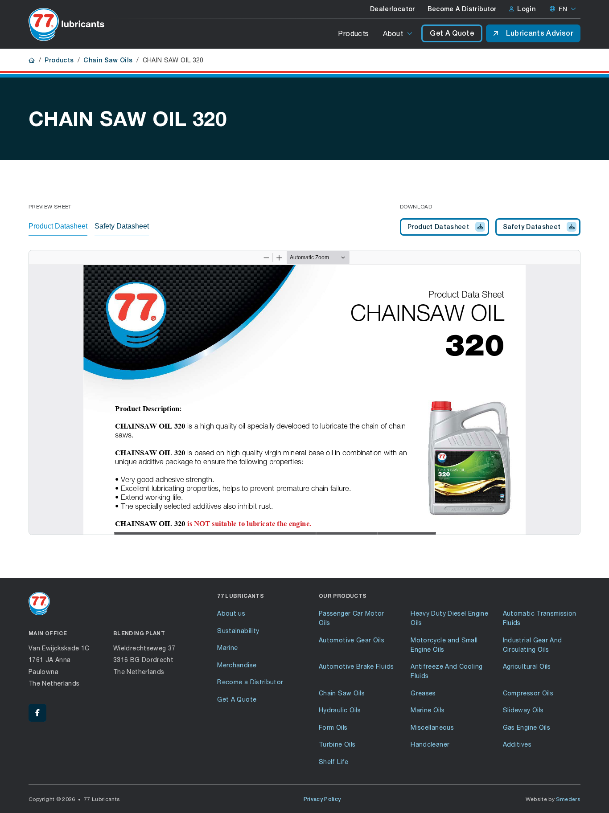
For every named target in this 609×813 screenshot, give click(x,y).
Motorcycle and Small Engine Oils (444, 644)
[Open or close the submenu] (410, 33)
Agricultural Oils (527, 666)
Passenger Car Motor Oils (351, 617)
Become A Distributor (462, 8)
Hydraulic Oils (340, 710)
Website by (553, 799)
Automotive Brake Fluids (356, 666)
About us (231, 613)
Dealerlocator (392, 8)
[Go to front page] (66, 24)
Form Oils (333, 727)
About (393, 33)
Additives (517, 744)
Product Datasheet (438, 226)
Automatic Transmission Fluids (539, 617)
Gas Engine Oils (526, 727)
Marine (227, 647)
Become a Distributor (250, 682)
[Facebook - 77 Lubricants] (37, 713)
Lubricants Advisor (539, 33)
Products (353, 33)
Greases (423, 693)
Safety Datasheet (532, 226)
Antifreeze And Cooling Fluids (446, 670)
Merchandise (236, 665)
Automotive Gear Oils (351, 640)
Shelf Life (334, 761)
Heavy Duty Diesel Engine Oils (449, 617)
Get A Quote (452, 33)
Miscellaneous (432, 727)
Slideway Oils (523, 710)
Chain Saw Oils (107, 60)
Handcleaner (430, 744)
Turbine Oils (337, 744)
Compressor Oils (528, 693)
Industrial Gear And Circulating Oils (532, 644)
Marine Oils (427, 710)
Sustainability (238, 630)
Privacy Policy (322, 799)
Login (526, 8)
